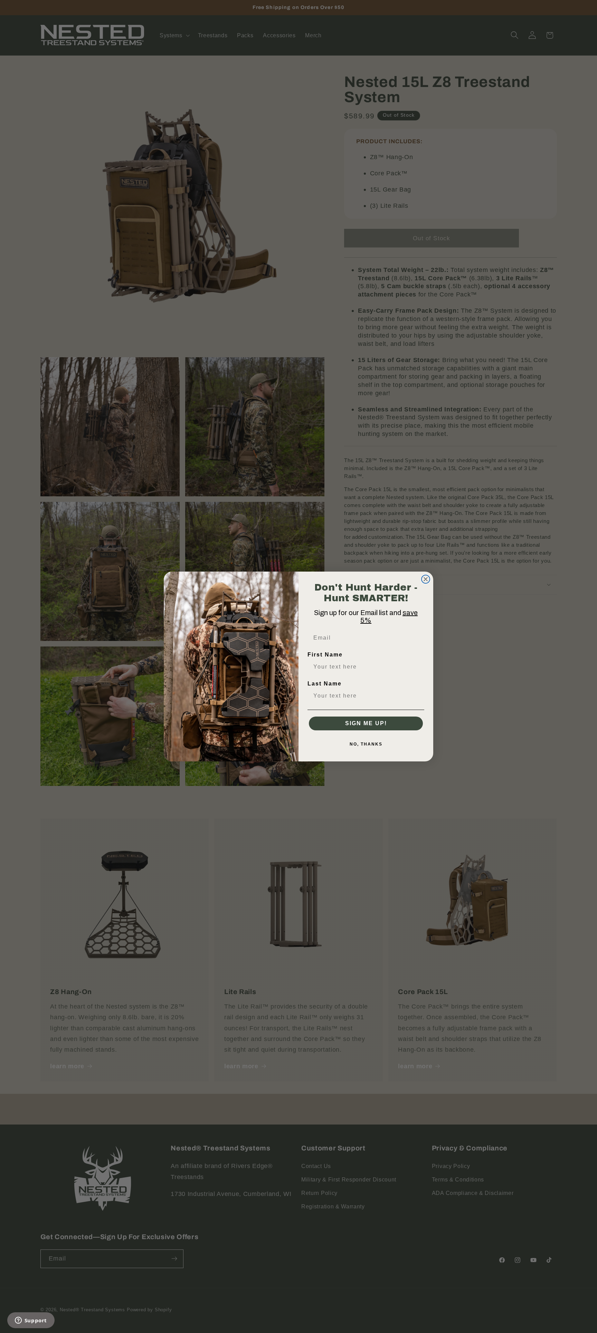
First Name (325, 655)
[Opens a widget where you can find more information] (31, 1321)
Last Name (324, 684)
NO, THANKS (366, 744)
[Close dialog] (425, 579)
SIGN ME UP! (366, 723)
